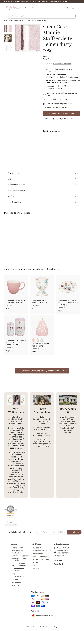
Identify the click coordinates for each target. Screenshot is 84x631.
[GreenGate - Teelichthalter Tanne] (42, 335)
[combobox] (42, 16)
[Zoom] (27, 38)
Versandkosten (61, 107)
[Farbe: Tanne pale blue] (42, 340)
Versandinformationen (41, 551)
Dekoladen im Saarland (17, 552)
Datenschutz (37, 554)
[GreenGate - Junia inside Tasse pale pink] (16, 293)
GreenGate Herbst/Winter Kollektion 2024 (30, 21)
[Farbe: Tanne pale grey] (37, 340)
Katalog (14, 579)
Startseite (8, 21)
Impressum (36, 548)
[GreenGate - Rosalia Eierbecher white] (42, 293)
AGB (34, 565)
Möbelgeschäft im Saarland (18, 560)
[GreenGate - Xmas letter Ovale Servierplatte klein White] (68, 294)
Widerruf (36, 562)
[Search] (8, 16)
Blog (13, 574)
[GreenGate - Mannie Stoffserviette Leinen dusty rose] (61, 144)
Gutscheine (16, 582)
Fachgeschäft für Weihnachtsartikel (18, 565)
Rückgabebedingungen (42, 557)
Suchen (35, 568)
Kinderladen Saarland (20, 556)
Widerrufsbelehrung (40, 559)
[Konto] (73, 7)
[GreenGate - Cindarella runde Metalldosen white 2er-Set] (16, 334)
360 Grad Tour (17, 577)
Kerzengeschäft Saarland (17, 570)
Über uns (15, 585)
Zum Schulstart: (9, 1)
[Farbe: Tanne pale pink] (33, 340)
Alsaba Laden (17, 548)
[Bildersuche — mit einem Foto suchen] (75, 16)
